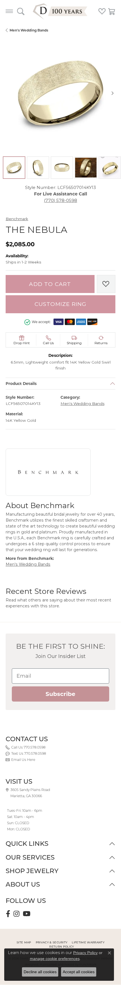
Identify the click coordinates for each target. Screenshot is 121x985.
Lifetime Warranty (88, 942)
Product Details (21, 383)
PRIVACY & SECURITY (52, 942)
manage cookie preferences (55, 958)
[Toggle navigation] (9, 11)
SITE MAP (24, 942)
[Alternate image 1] (14, 167)
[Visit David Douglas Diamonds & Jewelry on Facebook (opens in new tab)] (8, 914)
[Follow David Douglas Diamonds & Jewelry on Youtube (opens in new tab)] (27, 914)
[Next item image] (112, 93)
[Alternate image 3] (62, 167)
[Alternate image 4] (86, 167)
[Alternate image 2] (38, 167)
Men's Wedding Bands (29, 30)
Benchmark (17, 219)
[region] (60, 93)
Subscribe (60, 694)
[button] (20, 11)
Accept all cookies (79, 972)
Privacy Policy (85, 952)
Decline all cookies (40, 972)
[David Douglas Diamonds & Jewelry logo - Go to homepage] (60, 11)
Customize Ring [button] (61, 304)
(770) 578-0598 (60, 200)
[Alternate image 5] (109, 167)
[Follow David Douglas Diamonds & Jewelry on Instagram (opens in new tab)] (16, 914)
